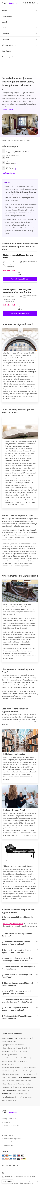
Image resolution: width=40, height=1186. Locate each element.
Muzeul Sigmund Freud (15, 140)
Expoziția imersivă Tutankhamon (13, 1045)
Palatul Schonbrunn (8, 1048)
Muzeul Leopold (21, 1051)
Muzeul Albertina (7, 1051)
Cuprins (8, 1181)
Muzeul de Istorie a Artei (10, 1058)
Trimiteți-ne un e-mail (11, 1125)
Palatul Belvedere (25, 1038)
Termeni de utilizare (8, 1142)
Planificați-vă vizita (8, 173)
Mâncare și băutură (9, 45)
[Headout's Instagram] (7, 1165)
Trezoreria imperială (9, 1061)
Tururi (4, 28)
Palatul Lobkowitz (29, 1074)
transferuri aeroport (24, 1097)
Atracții (4, 22)
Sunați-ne (7, 1122)
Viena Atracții (7, 16)
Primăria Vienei (7, 1071)
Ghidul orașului (7, 57)
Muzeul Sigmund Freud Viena (13, 923)
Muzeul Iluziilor (23, 1048)
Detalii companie (7, 1135)
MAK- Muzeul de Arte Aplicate (25, 1071)
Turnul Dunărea (7, 1087)
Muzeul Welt (22, 1061)
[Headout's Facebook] (14, 1165)
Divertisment (6, 51)
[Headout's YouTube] (10, 1165)
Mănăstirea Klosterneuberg (11, 1074)
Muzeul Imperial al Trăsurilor (11, 1068)
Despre (4, 10)
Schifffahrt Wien (21, 1094)
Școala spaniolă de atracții (24, 1087)
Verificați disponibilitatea (20, 279)
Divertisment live (23, 1090)
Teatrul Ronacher (29, 1068)
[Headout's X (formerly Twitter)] (17, 1165)
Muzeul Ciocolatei (8, 1064)
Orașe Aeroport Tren (9, 1100)
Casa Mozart (25, 1058)
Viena (4, 140)
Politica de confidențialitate (11, 1138)
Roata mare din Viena (9, 1041)
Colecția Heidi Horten (9, 1077)
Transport (5, 33)
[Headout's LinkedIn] (3, 1165)
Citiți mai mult (7, 109)
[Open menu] (37, 3)
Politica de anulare (8, 1145)
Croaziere (5, 39)
